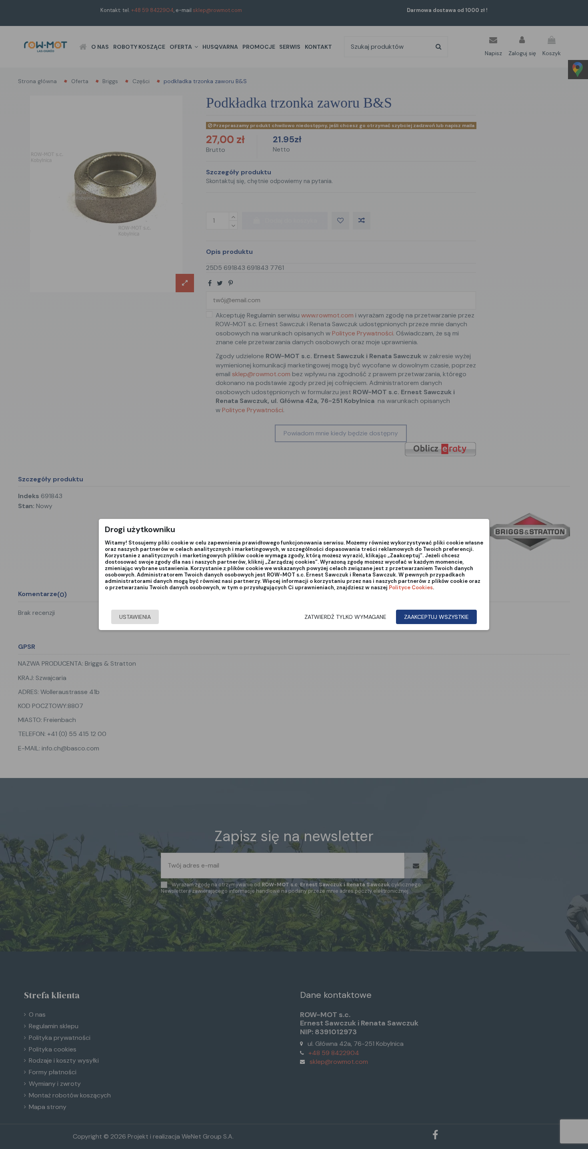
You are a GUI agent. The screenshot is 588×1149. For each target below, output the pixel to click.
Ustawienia (135, 616)
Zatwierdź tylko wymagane (345, 616)
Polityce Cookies (411, 587)
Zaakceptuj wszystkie (436, 616)
